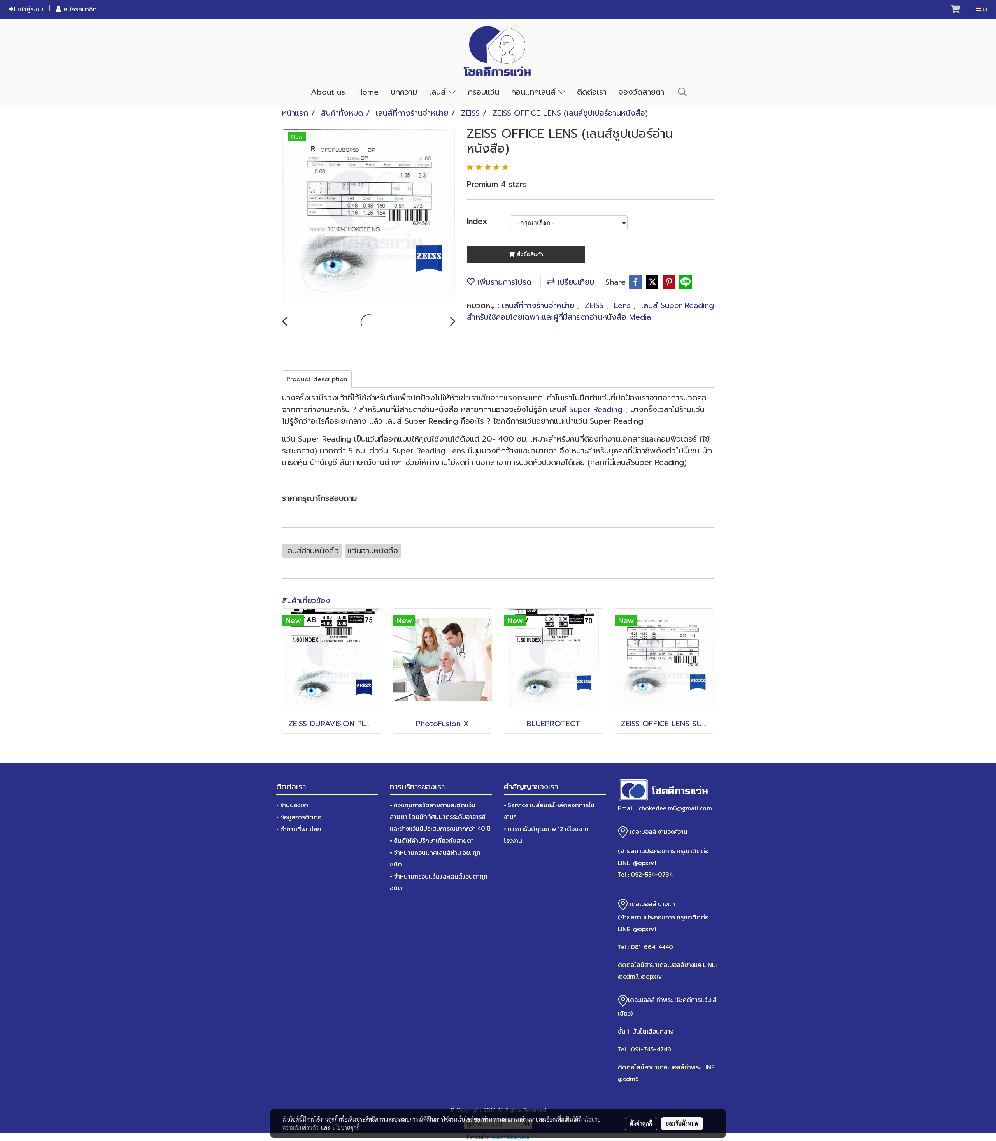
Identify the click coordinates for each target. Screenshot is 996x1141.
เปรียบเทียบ (574, 282)
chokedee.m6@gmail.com (675, 808)
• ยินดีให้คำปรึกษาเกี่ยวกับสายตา (432, 840)
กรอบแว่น (483, 92)
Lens (623, 305)
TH (984, 9)
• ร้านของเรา (292, 805)
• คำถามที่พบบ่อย (298, 829)
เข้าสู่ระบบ (29, 9)
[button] (682, 92)
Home (368, 92)
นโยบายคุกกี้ (345, 1127)
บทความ (404, 92)
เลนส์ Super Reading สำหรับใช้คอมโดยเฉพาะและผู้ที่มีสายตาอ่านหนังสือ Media (590, 311)
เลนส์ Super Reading (584, 409)
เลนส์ (439, 92)
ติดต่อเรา (592, 92)
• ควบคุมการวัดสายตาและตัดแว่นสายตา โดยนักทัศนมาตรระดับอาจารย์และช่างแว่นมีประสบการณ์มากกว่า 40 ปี (440, 816)
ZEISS (595, 305)
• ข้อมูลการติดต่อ (298, 817)
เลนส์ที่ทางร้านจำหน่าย (539, 305)
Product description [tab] (316, 379)
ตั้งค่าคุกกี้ (641, 1123)
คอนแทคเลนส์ (534, 92)
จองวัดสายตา (641, 92)
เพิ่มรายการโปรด (503, 282)
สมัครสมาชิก (79, 9)
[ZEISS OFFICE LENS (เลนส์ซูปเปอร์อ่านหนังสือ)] (368, 216)
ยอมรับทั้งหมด (682, 1123)
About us (328, 92)
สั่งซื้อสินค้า (529, 254)
